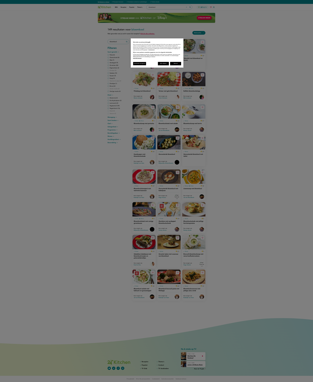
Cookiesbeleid (151, 50)
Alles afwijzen (163, 63)
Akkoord (176, 63)
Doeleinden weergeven (139, 63)
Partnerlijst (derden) (137, 58)
